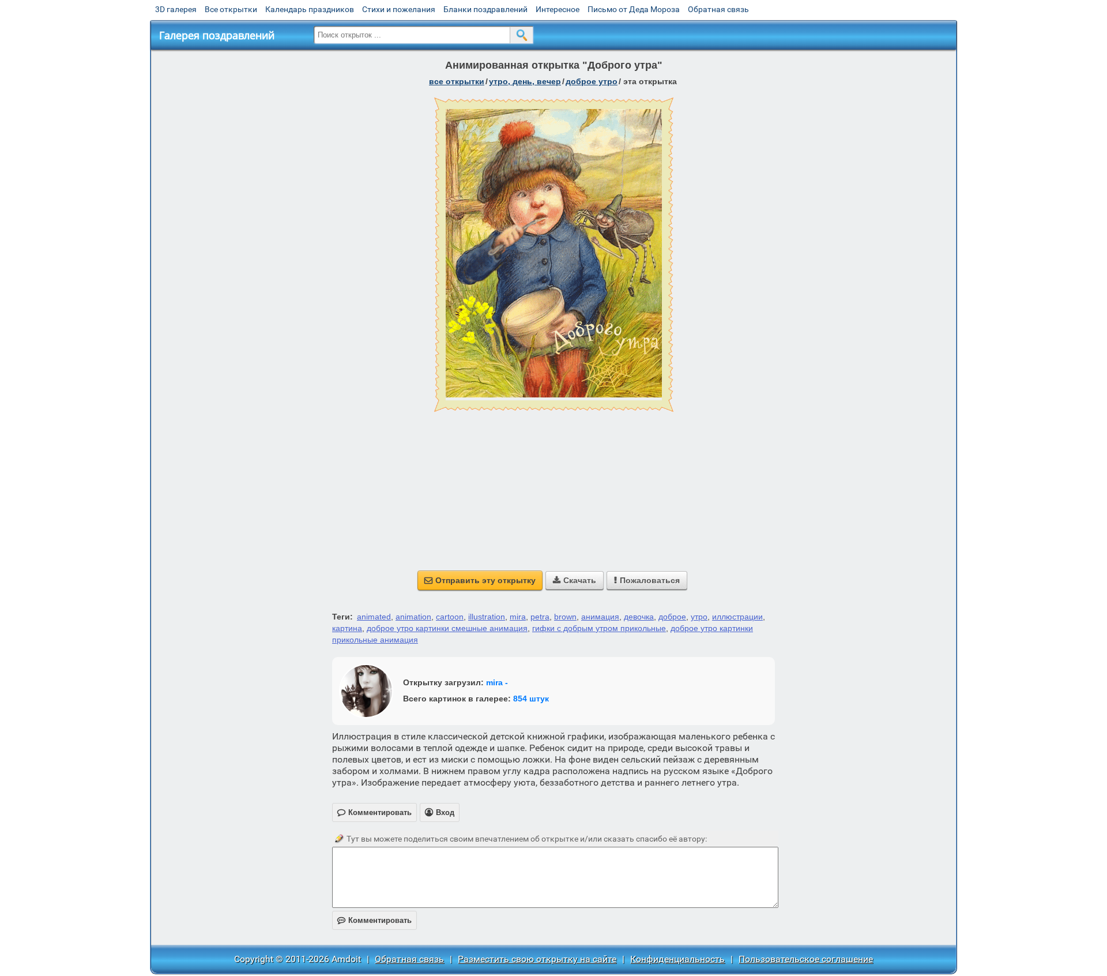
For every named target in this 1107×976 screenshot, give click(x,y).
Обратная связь (718, 9)
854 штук (531, 698)
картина (347, 628)
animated (374, 616)
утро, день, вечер (525, 81)
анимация (600, 616)
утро (699, 616)
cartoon (450, 616)
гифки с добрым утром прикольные (599, 628)
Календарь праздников (309, 9)
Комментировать (374, 920)
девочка (639, 616)
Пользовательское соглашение (806, 959)
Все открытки (231, 9)
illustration (486, 616)
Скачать (574, 580)
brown (565, 616)
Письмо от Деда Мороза (634, 9)
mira (518, 616)
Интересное (557, 9)
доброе (672, 616)
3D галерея (176, 9)
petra (539, 616)
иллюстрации (737, 616)
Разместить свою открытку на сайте (537, 959)
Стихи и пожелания (398, 9)
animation (413, 616)
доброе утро (591, 81)
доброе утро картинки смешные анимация (447, 628)
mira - (497, 682)
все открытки (456, 81)
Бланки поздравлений (485, 9)
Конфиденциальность (677, 959)
